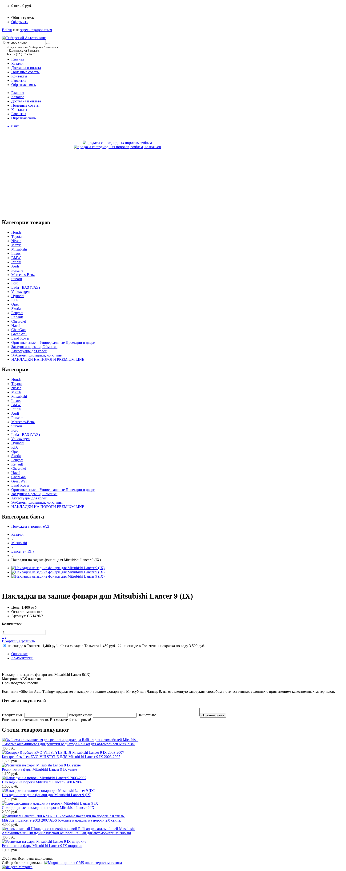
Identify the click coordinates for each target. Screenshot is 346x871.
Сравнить (27, 641)
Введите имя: (12, 715)
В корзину (10, 641)
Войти (7, 30)
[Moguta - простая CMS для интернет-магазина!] (83, 863)
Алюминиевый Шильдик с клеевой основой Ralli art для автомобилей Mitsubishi (66, 833)
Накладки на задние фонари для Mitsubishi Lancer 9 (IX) (46, 795)
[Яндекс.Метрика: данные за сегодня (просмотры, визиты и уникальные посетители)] (17, 867)
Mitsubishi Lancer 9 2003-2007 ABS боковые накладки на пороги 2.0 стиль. (61, 820)
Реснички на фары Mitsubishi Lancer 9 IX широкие (42, 846)
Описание (19, 654)
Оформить (19, 22)
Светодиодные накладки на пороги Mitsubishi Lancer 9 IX (48, 808)
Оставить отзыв (212, 715)
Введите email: (80, 715)
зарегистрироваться (36, 30)
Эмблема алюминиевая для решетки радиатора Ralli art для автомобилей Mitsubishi (68, 744)
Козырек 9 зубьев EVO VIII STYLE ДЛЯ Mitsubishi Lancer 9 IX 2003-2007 (61, 757)
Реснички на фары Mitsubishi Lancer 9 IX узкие (39, 769)
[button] (173, 666)
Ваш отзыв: (146, 715)
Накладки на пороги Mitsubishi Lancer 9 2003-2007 (42, 782)
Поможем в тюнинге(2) (30, 526)
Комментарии (22, 658)
